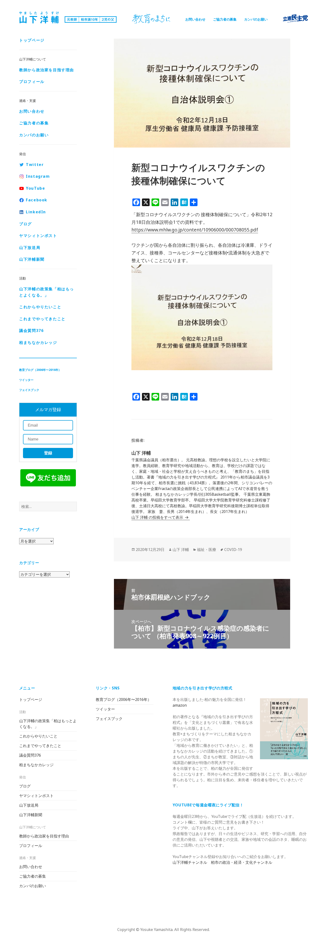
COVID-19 (233, 549)
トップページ (32, 40)
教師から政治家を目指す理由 (46, 69)
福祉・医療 (206, 549)
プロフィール (32, 81)
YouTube (35, 188)
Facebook (36, 200)
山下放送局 (29, 247)
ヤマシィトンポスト (38, 235)
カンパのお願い (256, 19)
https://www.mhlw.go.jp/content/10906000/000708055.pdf (194, 230)
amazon (180, 705)
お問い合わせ (195, 19)
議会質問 (31, 330)
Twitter (35, 164)
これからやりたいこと (40, 306)
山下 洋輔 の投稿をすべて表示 (157, 517)
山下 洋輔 (181, 549)
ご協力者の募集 (225, 19)
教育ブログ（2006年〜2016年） (40, 370)
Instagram (38, 176)
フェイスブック (29, 390)
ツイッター (26, 380)
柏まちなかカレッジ (38, 342)
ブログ (25, 223)
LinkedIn (36, 212)
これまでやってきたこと (42, 318)
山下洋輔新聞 (32, 259)
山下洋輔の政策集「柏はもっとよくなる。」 (46, 292)
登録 (48, 453)
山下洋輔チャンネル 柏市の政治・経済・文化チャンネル (222, 862)
